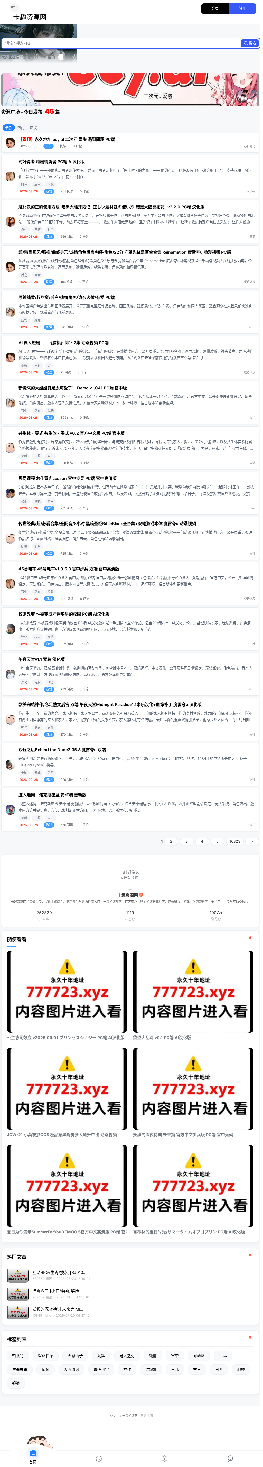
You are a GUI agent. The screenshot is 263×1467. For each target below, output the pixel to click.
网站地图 (146, 1416)
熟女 (37, 727)
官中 (24, 411)
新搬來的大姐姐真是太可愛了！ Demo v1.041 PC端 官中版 (72, 387)
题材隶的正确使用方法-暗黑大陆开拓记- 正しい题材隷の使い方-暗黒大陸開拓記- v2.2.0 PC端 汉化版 (111, 206)
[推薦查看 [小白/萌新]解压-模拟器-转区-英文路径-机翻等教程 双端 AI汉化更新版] (18, 1294)
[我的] (230, 1459)
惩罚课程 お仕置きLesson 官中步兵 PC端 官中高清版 (67, 478)
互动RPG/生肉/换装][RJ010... (59, 1272)
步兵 (51, 592)
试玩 (51, 411)
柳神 (241, 1369)
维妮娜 (151, 1369)
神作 (24, 727)
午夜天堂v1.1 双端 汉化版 (41, 659)
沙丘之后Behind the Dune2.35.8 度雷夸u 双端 (62, 749)
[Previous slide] (8, 90)
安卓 (37, 773)
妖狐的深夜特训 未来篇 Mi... (57, 1309)
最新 (8, 127)
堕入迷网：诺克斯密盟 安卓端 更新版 (52, 794)
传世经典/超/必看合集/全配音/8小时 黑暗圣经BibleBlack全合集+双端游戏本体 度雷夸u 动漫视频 (107, 523)
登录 (215, 8)
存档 (51, 637)
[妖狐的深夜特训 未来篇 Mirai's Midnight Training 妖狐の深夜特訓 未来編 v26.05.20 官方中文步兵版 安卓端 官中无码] (18, 1312)
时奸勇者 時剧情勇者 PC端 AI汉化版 (51, 161)
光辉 (101, 1355)
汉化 (51, 184)
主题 (37, 366)
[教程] (164, 1459)
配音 (37, 546)
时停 (24, 184)
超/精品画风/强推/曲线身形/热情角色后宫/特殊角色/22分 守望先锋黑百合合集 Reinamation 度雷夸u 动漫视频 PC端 (124, 252)
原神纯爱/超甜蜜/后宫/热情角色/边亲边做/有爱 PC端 (66, 297)
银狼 (16, 1383)
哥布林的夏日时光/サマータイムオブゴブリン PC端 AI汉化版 (189, 1232)
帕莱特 (18, 1355)
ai (49, 366)
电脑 (37, 230)
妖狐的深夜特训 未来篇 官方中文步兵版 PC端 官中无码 (183, 1134)
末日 (197, 1369)
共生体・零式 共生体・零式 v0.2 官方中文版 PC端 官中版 (71, 433)
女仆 (51, 727)
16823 (234, 841)
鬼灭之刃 (127, 1355)
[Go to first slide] (252, 90)
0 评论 (77, 146)
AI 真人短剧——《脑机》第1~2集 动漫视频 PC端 (63, 342)
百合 (37, 275)
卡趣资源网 (29, 17)
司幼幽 (199, 1355)
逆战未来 (19, 1369)
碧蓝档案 (45, 1355)
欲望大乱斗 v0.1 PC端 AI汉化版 (162, 1037)
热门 (21, 127)
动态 (37, 411)
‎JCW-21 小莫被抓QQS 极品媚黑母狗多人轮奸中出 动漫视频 (62, 1134)
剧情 (24, 546)
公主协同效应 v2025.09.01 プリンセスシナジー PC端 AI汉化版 (66, 1037)
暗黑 (51, 230)
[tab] (249, 101)
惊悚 (46, 1369)
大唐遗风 (71, 1369)
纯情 (153, 1355)
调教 (37, 501)
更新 (24, 366)
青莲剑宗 (101, 1369)
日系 (219, 1369)
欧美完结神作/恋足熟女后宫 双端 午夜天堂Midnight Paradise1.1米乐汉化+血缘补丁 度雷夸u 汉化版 (110, 704)
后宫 (37, 184)
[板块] (99, 1459)
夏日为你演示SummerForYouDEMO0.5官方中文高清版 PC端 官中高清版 (67, 1232)
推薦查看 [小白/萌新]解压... (57, 1290)
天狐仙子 (75, 1355)
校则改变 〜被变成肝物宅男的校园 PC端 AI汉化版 (63, 614)
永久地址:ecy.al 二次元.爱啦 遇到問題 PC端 (75, 139)
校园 (37, 637)
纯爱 (37, 320)
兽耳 (223, 1355)
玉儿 (175, 1369)
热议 (33, 127)
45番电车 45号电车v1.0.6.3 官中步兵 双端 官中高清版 (68, 568)
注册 (242, 8)
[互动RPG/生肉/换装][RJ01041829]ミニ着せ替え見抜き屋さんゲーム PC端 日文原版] (18, 1275)
